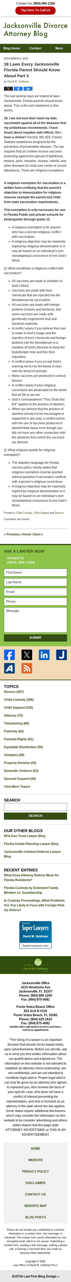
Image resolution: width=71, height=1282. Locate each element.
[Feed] (27, 668)
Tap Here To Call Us (35, 10)
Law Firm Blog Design (34, 1276)
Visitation (14, 755)
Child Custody (24, 512)
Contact (35, 48)
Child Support (41, 512)
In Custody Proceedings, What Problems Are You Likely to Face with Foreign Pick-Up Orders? (34, 905)
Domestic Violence (21, 770)
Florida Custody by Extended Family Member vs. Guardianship (31, 890)
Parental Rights (18, 739)
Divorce (59, 512)
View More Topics (17, 786)
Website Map (35, 1206)
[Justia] (61, 655)
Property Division (20, 763)
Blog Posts (35, 1217)
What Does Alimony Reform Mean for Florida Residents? (31, 878)
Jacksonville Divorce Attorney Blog (35, 30)
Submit (35, 637)
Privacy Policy (35, 1171)
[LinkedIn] (44, 655)
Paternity (14, 731)
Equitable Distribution (23, 747)
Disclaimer (36, 1183)
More (59, 48)
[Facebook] (9, 655)
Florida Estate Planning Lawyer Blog (31, 844)
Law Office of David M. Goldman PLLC (35, 1265)
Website (35, 1160)
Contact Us (35, 1194)
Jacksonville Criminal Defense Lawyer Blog (32, 854)
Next (38, 534)
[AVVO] (9, 668)
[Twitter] (27, 655)
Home (26, 534)
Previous (12, 534)
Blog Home (11, 48)
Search (35, 815)
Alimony (13, 715)
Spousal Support (20, 778)
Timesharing (16, 723)
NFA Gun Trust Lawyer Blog (24, 836)
